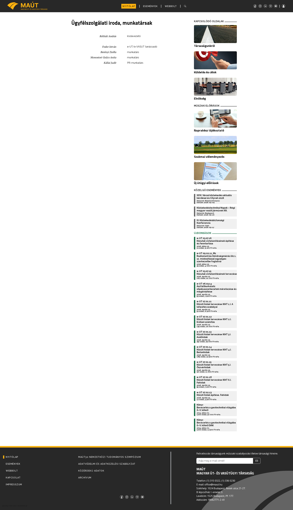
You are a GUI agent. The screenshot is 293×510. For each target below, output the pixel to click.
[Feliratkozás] (256, 461)
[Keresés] (185, 6)
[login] (286, 6)
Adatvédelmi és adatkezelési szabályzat (107, 464)
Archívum (84, 477)
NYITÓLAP (129, 6)
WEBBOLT (171, 6)
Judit (113, 62)
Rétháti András (107, 36)
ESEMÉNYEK (150, 6)
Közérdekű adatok (91, 471)
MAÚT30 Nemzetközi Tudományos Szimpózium (109, 457)
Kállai (107, 62)
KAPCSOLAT (13, 477)
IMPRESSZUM (14, 484)
